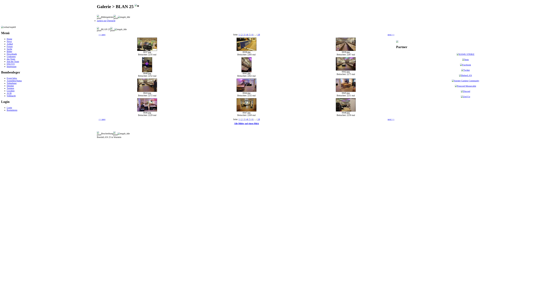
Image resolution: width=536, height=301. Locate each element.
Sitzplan (10, 86)
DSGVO (11, 64)
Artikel (10, 44)
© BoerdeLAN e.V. (51, 141)
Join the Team (13, 61)
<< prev (102, 34)
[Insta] (465, 59)
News (9, 41)
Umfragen (11, 56)
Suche (9, 49)
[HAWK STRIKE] (465, 54)
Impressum (11, 66)
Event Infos (12, 78)
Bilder (9, 51)
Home (9, 39)
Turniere (10, 88)
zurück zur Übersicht (106, 21)
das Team (11, 59)
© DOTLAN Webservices (74, 141)
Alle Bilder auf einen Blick (246, 123)
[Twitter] (465, 70)
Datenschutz (94, 141)
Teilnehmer (12, 83)
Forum (10, 46)
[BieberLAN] (465, 75)
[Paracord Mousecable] (465, 86)
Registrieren (12, 110)
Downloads (12, 54)
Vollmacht (11, 96)
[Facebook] (465, 65)
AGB (9, 93)
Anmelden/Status (14, 81)
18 (258, 34)
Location (11, 91)
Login (9, 107)
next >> (391, 34)
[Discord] (465, 91)
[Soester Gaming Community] (465, 81)
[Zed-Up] (465, 96)
